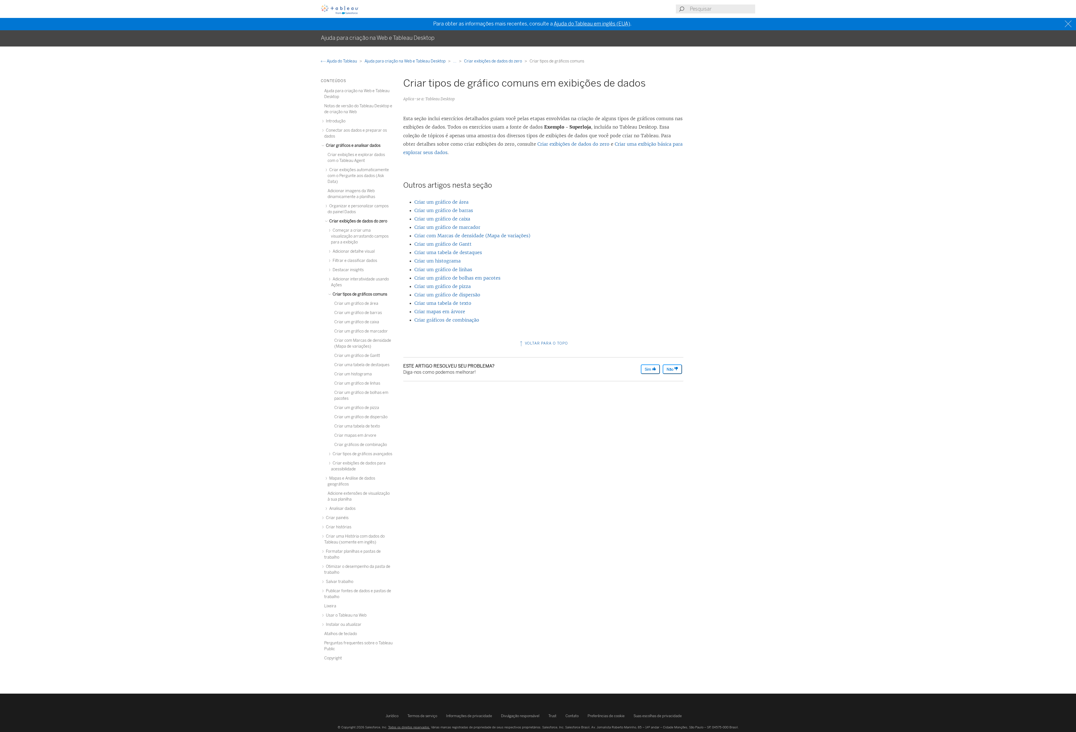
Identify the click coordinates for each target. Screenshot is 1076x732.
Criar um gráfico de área (441, 202)
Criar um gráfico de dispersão (447, 295)
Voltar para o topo (546, 343)
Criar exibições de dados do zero (493, 61)
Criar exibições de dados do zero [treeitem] (357, 221)
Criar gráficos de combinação (446, 320)
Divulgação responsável (520, 716)
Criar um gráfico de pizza (442, 286)
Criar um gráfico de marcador (447, 227)
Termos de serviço (422, 716)
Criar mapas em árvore (439, 311)
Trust (552, 716)
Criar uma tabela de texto (442, 303)
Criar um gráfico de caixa (442, 219)
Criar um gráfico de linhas (443, 269)
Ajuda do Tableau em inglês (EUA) (592, 24)
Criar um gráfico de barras (443, 210)
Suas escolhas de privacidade (658, 716)
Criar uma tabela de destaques (448, 252)
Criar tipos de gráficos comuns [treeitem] (359, 294)
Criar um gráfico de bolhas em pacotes (457, 278)
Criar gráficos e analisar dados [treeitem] (353, 145)
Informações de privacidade (469, 716)
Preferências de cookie (606, 716)
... (455, 61)
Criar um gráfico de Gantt (443, 244)
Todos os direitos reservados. (409, 727)
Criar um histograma (437, 261)
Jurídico (392, 716)
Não (670, 369)
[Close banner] (1069, 23)
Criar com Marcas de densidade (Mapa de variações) (472, 235)
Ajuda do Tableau (342, 61)
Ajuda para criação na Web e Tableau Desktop (405, 61)
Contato (572, 716)
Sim (648, 369)
